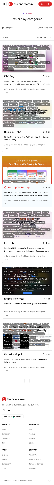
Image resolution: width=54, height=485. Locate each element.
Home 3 (5, 459)
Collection (6, 434)
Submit (32, 438)
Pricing (32, 434)
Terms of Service (36, 464)
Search (5, 429)
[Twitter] (4, 410)
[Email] (14, 410)
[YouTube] (9, 410)
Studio (31, 443)
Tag (3, 443)
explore (5, 455)
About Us (33, 455)
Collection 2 (6, 468)
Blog (31, 429)
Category (6, 438)
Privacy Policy (35, 459)
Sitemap (32, 468)
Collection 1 (6, 464)
